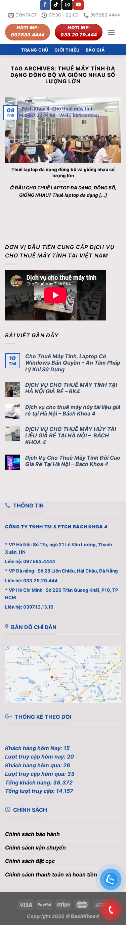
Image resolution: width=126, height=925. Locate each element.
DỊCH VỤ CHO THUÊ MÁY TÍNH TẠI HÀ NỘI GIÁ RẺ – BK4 (71, 388)
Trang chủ (34, 50)
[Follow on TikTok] (56, 5)
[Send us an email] (67, 5)
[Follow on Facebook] (45, 5)
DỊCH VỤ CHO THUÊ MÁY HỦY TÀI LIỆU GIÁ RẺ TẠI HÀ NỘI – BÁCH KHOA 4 (70, 435)
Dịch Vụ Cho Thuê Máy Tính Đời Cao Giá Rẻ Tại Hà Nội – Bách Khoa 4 (72, 461)
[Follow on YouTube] (78, 5)
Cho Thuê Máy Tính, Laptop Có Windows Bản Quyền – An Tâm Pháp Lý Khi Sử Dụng (72, 362)
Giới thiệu (66, 50)
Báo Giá (95, 50)
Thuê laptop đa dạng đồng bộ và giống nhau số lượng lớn (63, 172)
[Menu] (111, 32)
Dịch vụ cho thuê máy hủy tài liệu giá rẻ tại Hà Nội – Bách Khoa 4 (72, 410)
